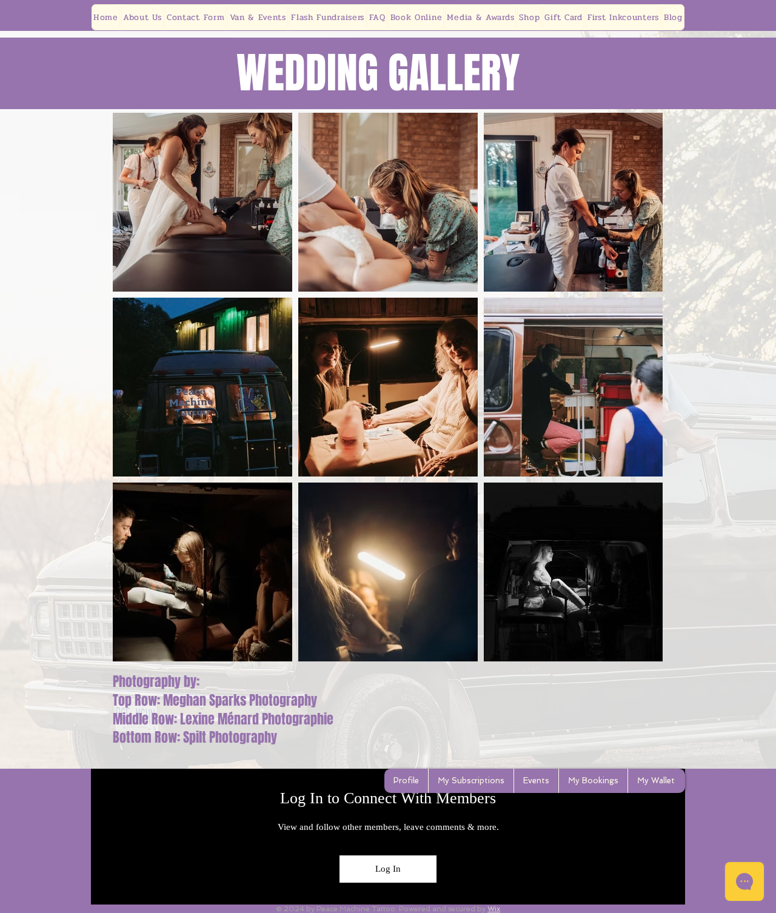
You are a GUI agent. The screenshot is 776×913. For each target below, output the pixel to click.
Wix (493, 909)
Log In (388, 869)
